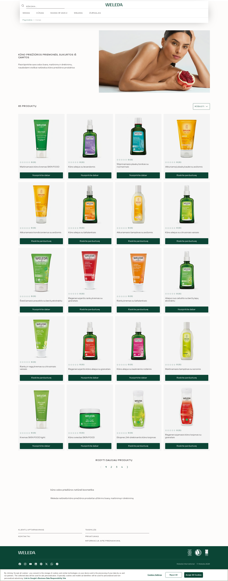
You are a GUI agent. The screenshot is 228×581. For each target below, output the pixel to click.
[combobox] (199, 106)
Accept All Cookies (194, 575)
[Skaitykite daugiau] (189, 552)
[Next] (127, 467)
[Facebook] (19, 564)
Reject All (174, 575)
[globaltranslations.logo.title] (114, 4)
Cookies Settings (155, 575)
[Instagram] (25, 564)
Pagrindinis (27, 20)
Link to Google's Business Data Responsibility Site (45, 578)
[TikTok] (57, 564)
